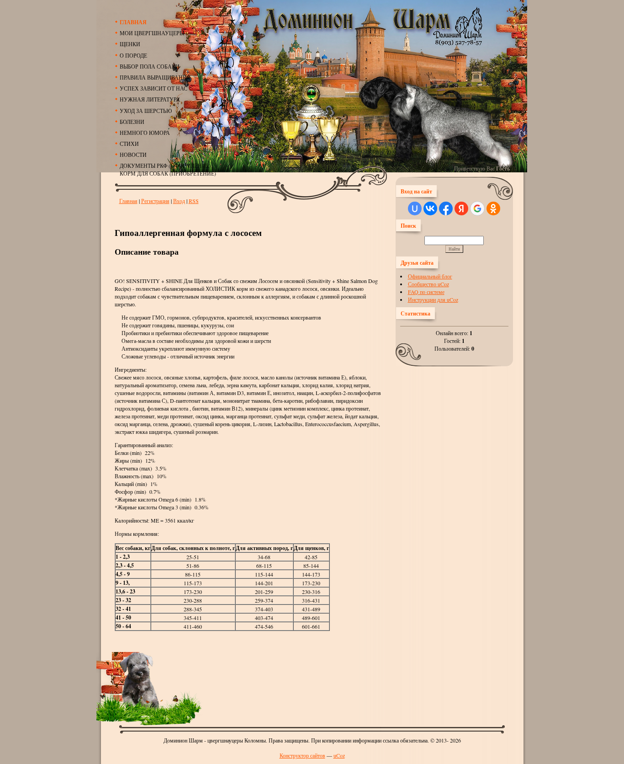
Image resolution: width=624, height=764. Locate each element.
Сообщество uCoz (428, 284)
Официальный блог (430, 276)
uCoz (339, 755)
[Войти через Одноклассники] (493, 208)
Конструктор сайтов (302, 755)
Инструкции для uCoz (433, 299)
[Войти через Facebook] (446, 208)
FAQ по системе (426, 291)
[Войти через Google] (477, 208)
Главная (128, 200)
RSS (194, 200)
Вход (179, 200)
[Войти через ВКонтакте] (430, 208)
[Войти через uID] (415, 208)
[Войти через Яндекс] (461, 208)
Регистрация (155, 200)
